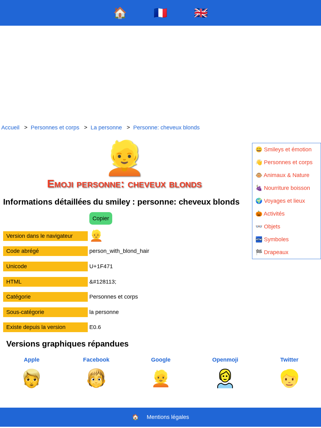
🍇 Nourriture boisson (282, 188)
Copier (100, 218)
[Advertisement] (160, 75)
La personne (106, 127)
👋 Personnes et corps (284, 162)
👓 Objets (267, 226)
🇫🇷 (160, 13)
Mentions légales (168, 417)
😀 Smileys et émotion (283, 149)
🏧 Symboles (272, 239)
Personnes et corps (55, 127)
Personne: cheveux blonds (166, 127)
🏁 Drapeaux (271, 252)
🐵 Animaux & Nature (282, 175)
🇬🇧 (201, 13)
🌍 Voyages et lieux (280, 201)
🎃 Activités (270, 214)
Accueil (10, 127)
